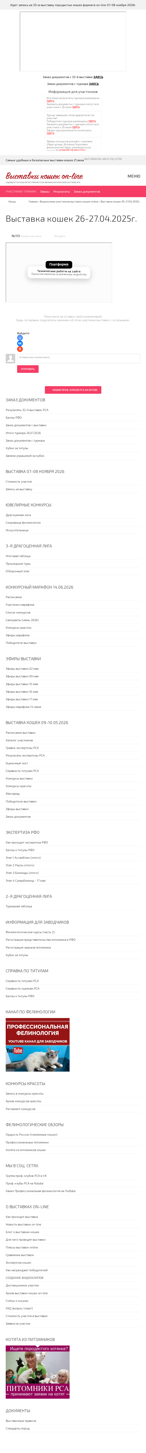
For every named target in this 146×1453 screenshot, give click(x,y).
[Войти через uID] (20, 338)
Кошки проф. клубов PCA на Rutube (75, 389)
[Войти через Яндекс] (20, 349)
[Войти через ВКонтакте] (20, 343)
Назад (12, 201)
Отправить (28, 369)
